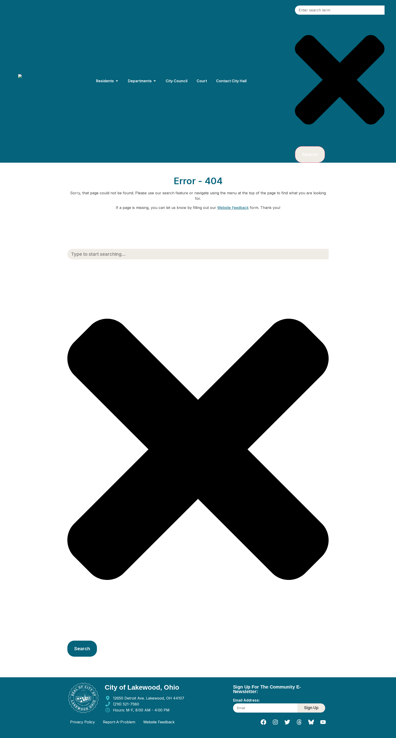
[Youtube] (323, 722)
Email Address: (246, 700)
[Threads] (299, 722)
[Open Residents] (117, 81)
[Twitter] (287, 722)
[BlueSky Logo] (311, 722)
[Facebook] (263, 722)
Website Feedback (233, 207)
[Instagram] (275, 722)
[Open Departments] (155, 81)
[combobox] (340, 10)
